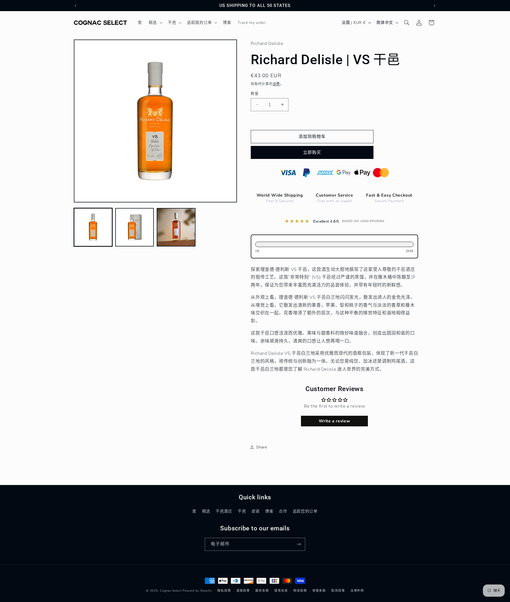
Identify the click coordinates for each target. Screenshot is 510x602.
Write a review (334, 421)
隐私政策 (224, 590)
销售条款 (319, 590)
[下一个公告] (434, 5)
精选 (206, 511)
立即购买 (312, 152)
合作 (283, 511)
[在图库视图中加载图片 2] (134, 227)
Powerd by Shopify (197, 590)
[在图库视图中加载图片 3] (176, 227)
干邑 (242, 511)
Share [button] (261, 447)
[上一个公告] (75, 5)
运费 (276, 83)
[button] (154, 22)
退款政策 (243, 590)
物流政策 (300, 590)
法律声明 (357, 590)
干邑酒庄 (224, 511)
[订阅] (299, 544)
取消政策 (338, 590)
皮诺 (256, 511)
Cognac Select (171, 590)
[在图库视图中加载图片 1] (93, 227)
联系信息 (281, 590)
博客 (269, 511)
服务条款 (262, 590)
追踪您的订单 (305, 511)
